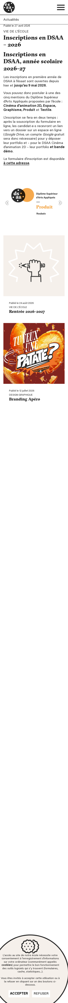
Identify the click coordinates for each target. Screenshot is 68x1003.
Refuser (41, 993)
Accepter (19, 993)
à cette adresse (16, 163)
